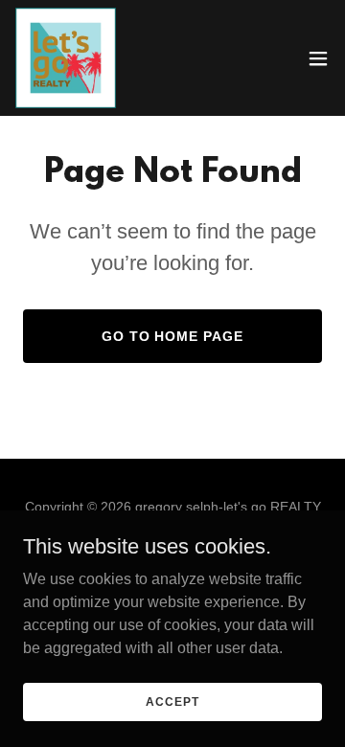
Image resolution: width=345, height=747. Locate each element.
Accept (172, 701)
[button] (318, 58)
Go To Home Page (173, 336)
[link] (65, 58)
